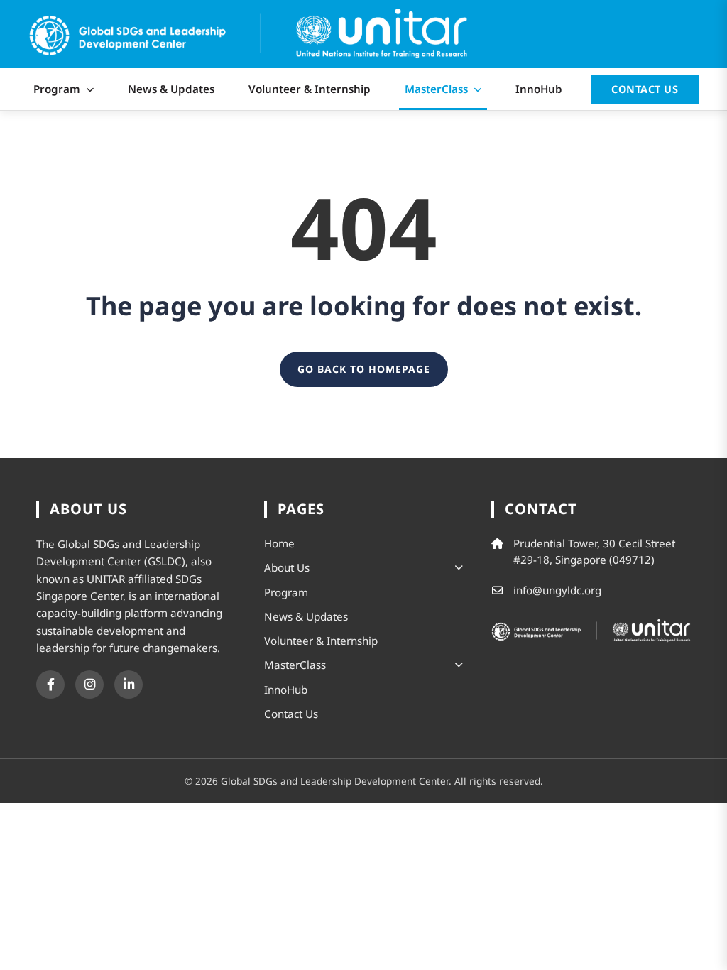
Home (279, 543)
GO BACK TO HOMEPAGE (363, 369)
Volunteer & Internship (309, 89)
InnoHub (538, 89)
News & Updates (171, 89)
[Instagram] (89, 684)
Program (56, 89)
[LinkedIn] (128, 684)
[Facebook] (50, 684)
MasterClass (436, 89)
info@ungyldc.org (557, 590)
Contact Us (644, 89)
